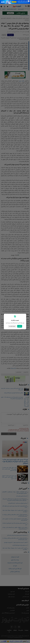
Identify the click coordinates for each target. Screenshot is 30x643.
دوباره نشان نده (12, 326)
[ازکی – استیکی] (15, 2)
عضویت (19, 326)
